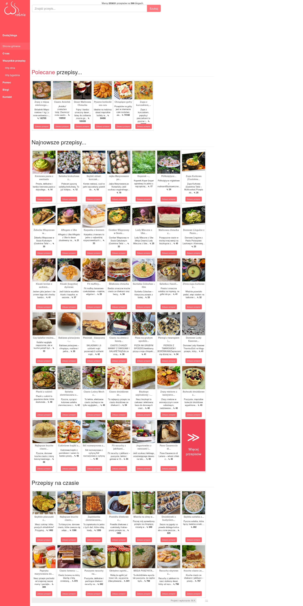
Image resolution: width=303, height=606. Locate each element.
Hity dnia (9, 68)
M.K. (193, 600)
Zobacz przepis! (42, 126)
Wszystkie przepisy (14, 60)
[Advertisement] (123, 37)
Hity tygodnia (11, 75)
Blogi (6, 89)
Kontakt (7, 97)
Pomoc (7, 82)
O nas (6, 53)
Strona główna (11, 46)
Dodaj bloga (10, 35)
